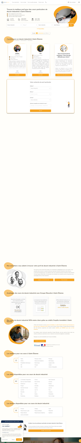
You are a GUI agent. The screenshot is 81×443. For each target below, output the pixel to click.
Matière (32, 86)
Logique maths (51, 362)
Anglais (50, 365)
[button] (79, 2)
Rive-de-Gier (37, 381)
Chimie (22, 360)
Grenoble (36, 385)
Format (32, 97)
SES (21, 367)
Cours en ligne (51, 396)
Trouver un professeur (39, 341)
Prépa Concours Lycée (25, 410)
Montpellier (51, 394)
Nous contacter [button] (73, 2)
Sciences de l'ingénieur (39, 360)
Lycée (50, 408)
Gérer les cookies (5, 439)
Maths (22, 358)
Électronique (37, 362)
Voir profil (17, 75)
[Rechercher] (71, 25)
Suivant (40, 110)
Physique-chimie (38, 358)
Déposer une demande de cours (63, 75)
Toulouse (50, 392)
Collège (36, 408)
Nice (21, 394)
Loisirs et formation (24, 414)
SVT (35, 367)
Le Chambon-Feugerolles (26, 379)
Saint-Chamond (52, 379)
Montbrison (23, 383)
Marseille (22, 392)
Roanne (50, 383)
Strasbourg (23, 396)
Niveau (31, 91)
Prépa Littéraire (24, 412)
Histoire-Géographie (53, 367)
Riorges (22, 385)
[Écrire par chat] (80, 440)
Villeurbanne (51, 385)
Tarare (36, 383)
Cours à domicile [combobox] (34, 99)
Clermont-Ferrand (24, 387)
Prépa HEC (51, 410)
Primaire (22, 408)
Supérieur (51, 412)
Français (36, 365)
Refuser (13, 439)
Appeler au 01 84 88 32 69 (43, 279)
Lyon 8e (22, 389)
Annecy (36, 387)
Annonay (50, 381)
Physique (50, 358)
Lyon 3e (50, 387)
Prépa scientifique (38, 410)
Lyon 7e (36, 389)
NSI (21, 365)
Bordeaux (36, 396)
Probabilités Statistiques (25, 362)
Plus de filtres (41, 28)
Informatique (51, 360)
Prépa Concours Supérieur (40, 412)
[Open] (21, 25)
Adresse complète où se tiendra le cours (38, 103)
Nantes (36, 394)
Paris (50, 389)
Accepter (19, 439)
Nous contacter (64, 279)
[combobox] (13, 25)
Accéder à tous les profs (46, 430)
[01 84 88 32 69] (46, 2)
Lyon (35, 392)
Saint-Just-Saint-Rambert (26, 381)
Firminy (36, 379)
